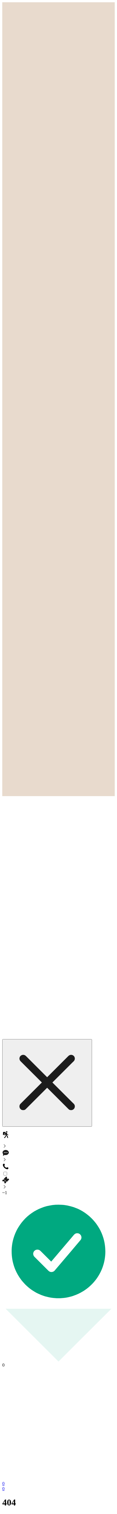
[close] (47, 1083)
